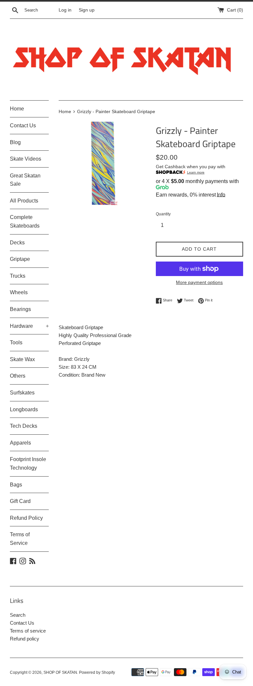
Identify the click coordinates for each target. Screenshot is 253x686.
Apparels (20, 443)
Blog (15, 142)
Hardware (29, 326)
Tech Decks (23, 426)
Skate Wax (22, 359)
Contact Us (23, 125)
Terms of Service (20, 539)
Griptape (20, 259)
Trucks (17, 276)
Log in (65, 10)
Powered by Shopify (97, 672)
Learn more (196, 172)
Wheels (19, 292)
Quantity (163, 214)
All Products (24, 200)
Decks (17, 242)
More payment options (199, 282)
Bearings (20, 309)
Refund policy (24, 638)
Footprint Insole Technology (28, 463)
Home (17, 108)
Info (221, 195)
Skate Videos (25, 159)
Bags (16, 484)
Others (17, 376)
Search (17, 615)
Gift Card (20, 501)
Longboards (24, 409)
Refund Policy (26, 518)
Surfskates (22, 392)
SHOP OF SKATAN (60, 672)
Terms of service (28, 631)
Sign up (87, 10)
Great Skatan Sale (25, 180)
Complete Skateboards (25, 221)
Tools (16, 342)
